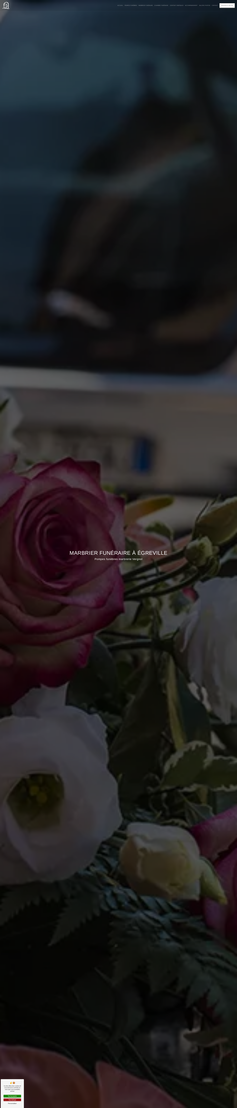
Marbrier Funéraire (146, 5)
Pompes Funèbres (131, 5)
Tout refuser (12, 1100)
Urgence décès (227, 5)
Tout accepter (12, 1096)
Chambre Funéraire (161, 5)
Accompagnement (191, 5)
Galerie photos (204, 5)
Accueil (120, 5)
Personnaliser (12, 1103)
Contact (215, 5)
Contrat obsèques (177, 5)
